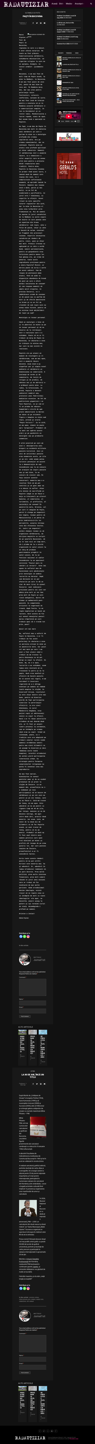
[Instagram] (28, 936)
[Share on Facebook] (33, 23)
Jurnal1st (39, 960)
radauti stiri (39, 1299)
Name (21, 999)
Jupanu (36, 1267)
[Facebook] (21, 936)
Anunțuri (79, 3)
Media (69, 3)
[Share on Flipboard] (40, 23)
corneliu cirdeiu (34, 1297)
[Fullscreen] (78, 121)
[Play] (59, 121)
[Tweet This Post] (37, 23)
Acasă (54, 3)
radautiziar (22, 1301)
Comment (22, 977)
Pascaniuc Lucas (73, 1438)
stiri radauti (30, 1301)
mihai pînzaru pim (24, 1299)
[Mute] (75, 121)
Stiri (61, 3)
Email (21, 1007)
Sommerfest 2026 (63, 44)
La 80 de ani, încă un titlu (65, 23)
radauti (33, 1299)
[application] (69, 116)
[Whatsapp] (24, 936)
